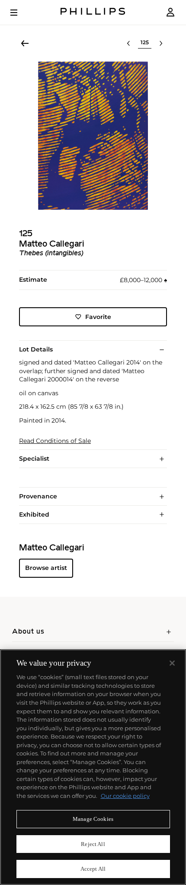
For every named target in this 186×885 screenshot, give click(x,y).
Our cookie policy (125, 795)
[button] (93, 136)
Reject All (93, 844)
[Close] (172, 663)
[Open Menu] (19, 12)
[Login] (170, 12)
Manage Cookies (93, 819)
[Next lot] (161, 43)
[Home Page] (93, 12)
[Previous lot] (128, 43)
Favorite (98, 317)
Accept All (93, 868)
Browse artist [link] (46, 568)
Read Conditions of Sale (55, 441)
